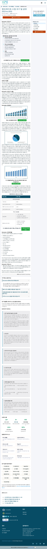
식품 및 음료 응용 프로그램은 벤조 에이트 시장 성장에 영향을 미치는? (15, 292)
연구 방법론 (35, 28)
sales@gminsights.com (29, 535)
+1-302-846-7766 (28, 532)
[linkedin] (33, 544)
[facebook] (40, 544)
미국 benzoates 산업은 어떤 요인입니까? (11, 296)
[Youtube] (44, 544)
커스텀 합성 (17, 6)
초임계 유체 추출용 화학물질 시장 (11, 501)
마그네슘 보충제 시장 (9, 503)
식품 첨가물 (16, 69)
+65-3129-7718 (28, 534)
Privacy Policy (30, 547)
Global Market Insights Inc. (7, 540)
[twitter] (36, 544)
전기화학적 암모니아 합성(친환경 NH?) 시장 (13, 497)
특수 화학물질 (11, 6)
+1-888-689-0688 (29, 531)
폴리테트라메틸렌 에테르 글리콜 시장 (12, 499)
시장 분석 (35, 23)
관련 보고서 (35, 30)
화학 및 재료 (5, 6)
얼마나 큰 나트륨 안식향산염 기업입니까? (11, 289)
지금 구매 (40, 15)
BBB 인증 (16, 422)
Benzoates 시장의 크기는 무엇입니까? (11, 280)
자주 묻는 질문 (36, 26)
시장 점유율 (35, 25)
